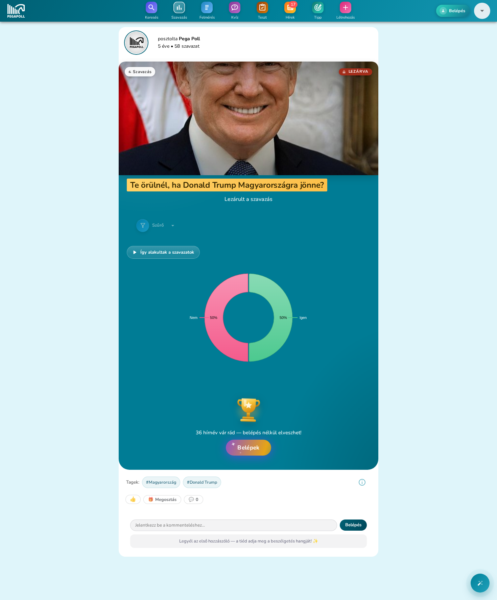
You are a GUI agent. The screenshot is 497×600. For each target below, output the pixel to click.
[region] (362, 482)
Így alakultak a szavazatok (167, 252)
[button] (482, 11)
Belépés (353, 525)
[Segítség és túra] (480, 583)
